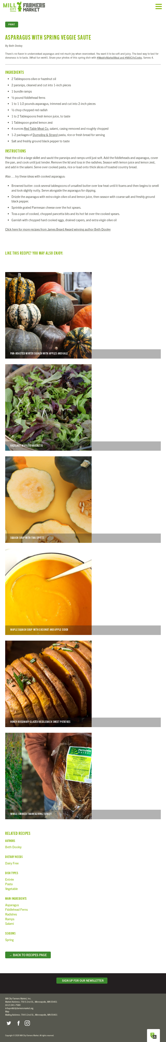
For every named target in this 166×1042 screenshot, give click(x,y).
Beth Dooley (13, 847)
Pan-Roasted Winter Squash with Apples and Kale (83, 315)
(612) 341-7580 (13, 1005)
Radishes (11, 914)
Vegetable (11, 889)
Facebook (17, 1023)
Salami (9, 923)
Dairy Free (12, 863)
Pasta (9, 884)
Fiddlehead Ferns (16, 909)
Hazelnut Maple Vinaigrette (83, 407)
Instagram (27, 1023)
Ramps (9, 919)
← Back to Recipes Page (28, 955)
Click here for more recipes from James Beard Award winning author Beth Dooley (58, 229)
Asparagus (12, 905)
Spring (9, 940)
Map (7, 1011)
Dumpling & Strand (45, 135)
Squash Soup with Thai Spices (83, 499)
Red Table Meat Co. (36, 128)
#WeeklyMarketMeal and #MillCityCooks (119, 57)
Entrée (9, 879)
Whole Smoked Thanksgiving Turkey (83, 776)
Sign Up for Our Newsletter (82, 980)
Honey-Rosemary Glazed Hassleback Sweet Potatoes (83, 684)
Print (11, 24)
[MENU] (159, 7)
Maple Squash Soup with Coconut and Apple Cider (83, 591)
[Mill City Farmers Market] (29, 6)
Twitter (8, 1023)
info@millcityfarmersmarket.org (19, 1008)
